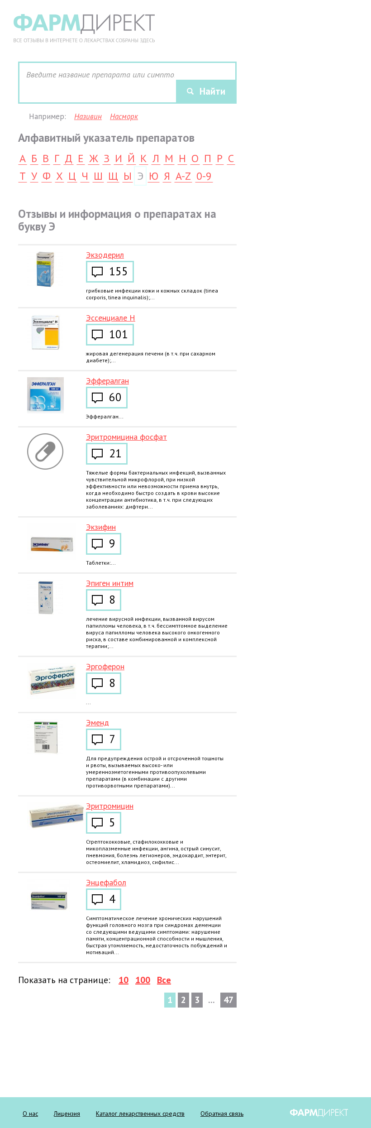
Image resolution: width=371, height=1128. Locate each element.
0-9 (204, 176)
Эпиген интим (109, 583)
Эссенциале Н (110, 317)
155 (118, 272)
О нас (30, 1113)
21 (115, 454)
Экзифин (101, 527)
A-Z (183, 176)
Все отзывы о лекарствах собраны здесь (84, 28)
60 (115, 398)
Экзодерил (105, 255)
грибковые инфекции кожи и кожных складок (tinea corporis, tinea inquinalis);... (152, 294)
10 (123, 980)
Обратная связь (221, 1113)
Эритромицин (109, 806)
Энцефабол (106, 882)
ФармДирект (319, 1113)
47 (228, 1000)
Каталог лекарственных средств (140, 1113)
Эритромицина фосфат (126, 437)
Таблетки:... (101, 562)
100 (142, 980)
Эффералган (107, 380)
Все (164, 980)
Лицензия (67, 1113)
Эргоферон (105, 666)
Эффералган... (105, 416)
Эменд (97, 722)
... (88, 702)
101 (118, 335)
